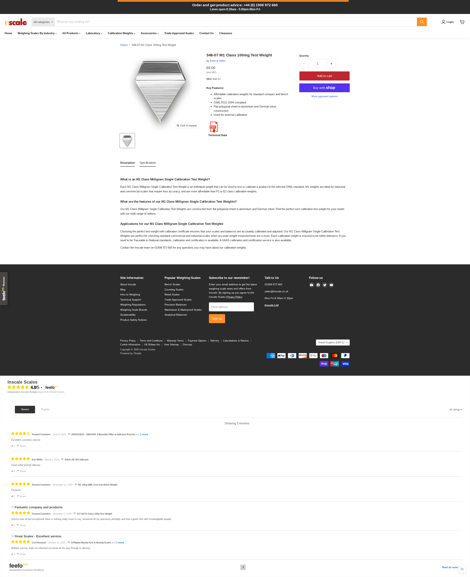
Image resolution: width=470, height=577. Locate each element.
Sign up (217, 318)
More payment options (325, 96)
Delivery (214, 340)
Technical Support (130, 299)
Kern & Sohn (217, 60)
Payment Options (197, 340)
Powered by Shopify (131, 353)
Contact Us (206, 33)
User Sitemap (171, 344)
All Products (70, 33)
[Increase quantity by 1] (331, 63)
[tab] (127, 163)
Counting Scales (173, 289)
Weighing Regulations (133, 304)
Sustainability (127, 314)
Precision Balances (175, 304)
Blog (122, 289)
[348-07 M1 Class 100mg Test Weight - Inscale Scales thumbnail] (127, 140)
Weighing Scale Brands (133, 309)
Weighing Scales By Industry (36, 33)
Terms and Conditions (151, 340)
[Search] (422, 22)
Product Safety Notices (133, 319)
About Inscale (128, 284)
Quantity (304, 55)
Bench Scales (172, 284)
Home (8, 33)
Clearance (225, 33)
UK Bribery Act (152, 344)
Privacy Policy (234, 296)
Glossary (187, 344)
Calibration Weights (121, 33)
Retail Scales (172, 294)
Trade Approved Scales (179, 33)
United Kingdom (331, 342)
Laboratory (93, 33)
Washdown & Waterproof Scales (183, 309)
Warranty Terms (175, 340)
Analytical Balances (175, 314)
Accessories (149, 33)
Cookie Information (130, 344)
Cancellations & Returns (236, 340)
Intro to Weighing (130, 294)
